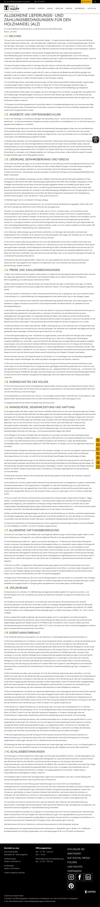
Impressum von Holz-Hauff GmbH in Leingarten (59, 898)
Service (69, 8)
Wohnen (31, 8)
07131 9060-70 (16, 862)
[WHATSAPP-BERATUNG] (98, 449)
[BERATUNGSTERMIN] (98, 453)
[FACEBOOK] (98, 462)
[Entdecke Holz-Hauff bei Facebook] (80, 877)
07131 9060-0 (15, 869)
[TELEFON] (98, 440)
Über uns (59, 8)
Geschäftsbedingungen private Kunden (40, 901)
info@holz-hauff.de (17, 873)
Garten (41, 8)
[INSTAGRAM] (98, 467)
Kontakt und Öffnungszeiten (16, 898)
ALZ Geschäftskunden (14, 901)
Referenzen (80, 8)
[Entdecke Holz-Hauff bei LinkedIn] (88, 877)
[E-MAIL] (98, 444)
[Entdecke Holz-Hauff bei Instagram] (71, 877)
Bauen (50, 8)
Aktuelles (92, 8)
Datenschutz (34, 898)
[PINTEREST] (98, 458)
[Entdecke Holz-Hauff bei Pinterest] (71, 885)
